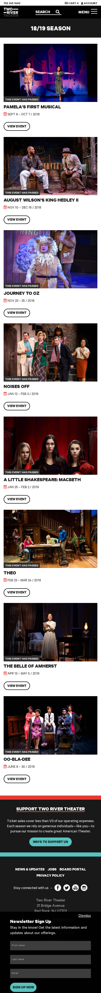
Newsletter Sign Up (30, 921)
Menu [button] (84, 12)
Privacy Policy (50, 875)
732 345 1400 (12, 3)
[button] (50, 87)
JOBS (52, 869)
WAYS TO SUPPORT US (50, 842)
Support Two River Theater (50, 809)
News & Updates (30, 869)
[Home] (11, 12)
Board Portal (73, 869)
